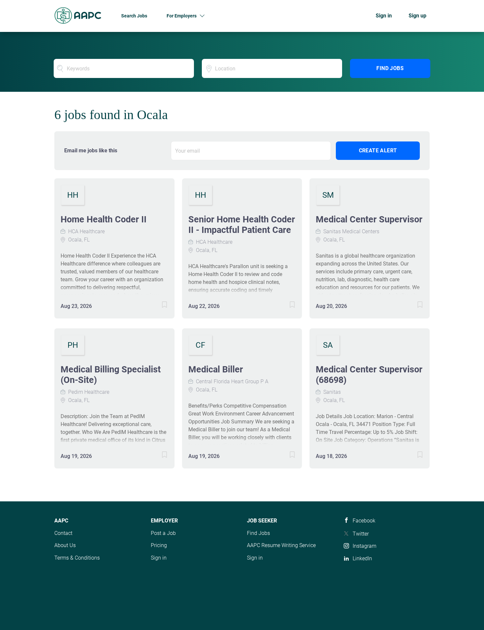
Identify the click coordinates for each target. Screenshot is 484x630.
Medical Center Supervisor (369, 219)
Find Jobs (390, 68)
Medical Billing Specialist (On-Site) (111, 374)
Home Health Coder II (104, 219)
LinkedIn (362, 558)
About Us (65, 545)
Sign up (417, 16)
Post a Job (163, 533)
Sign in (384, 16)
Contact (63, 533)
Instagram (364, 546)
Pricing (159, 545)
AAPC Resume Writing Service (281, 545)
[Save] (158, 305)
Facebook (364, 520)
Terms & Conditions (77, 558)
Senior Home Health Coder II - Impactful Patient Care (241, 224)
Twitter (361, 534)
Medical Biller (215, 369)
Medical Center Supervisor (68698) (369, 374)
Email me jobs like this (90, 150)
